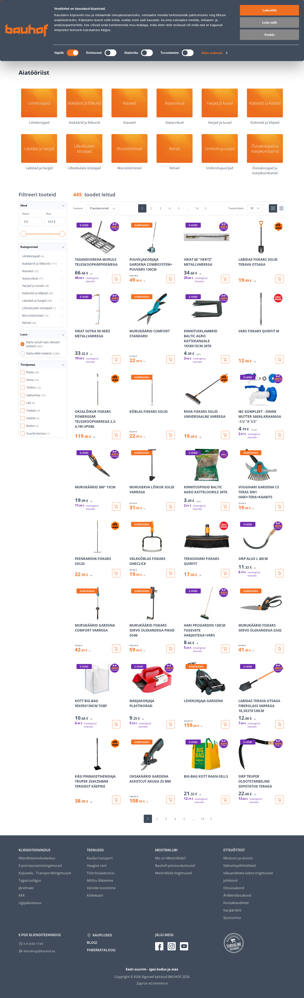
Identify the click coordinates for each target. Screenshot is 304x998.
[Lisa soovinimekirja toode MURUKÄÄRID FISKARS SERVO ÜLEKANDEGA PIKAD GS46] (133, 617)
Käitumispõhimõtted (239, 865)
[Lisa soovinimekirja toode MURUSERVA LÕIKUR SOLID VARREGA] (133, 478)
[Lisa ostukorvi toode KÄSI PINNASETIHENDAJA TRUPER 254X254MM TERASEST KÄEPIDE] (116, 800)
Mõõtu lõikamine (100, 880)
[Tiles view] (273, 208)
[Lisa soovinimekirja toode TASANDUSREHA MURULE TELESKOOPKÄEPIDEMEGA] (78, 251)
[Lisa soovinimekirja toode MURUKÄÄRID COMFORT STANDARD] (133, 322)
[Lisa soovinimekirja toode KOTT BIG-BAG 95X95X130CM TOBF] (78, 692)
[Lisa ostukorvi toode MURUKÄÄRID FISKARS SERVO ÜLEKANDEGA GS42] (279, 649)
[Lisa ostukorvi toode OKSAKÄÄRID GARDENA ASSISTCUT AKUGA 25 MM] (170, 800)
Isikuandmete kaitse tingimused (248, 873)
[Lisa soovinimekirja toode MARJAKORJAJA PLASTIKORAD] (133, 692)
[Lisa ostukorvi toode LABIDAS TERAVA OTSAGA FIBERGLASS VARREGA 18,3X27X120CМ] (279, 724)
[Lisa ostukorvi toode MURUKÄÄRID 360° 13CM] (116, 506)
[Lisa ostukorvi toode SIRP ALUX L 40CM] (279, 573)
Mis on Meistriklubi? (170, 858)
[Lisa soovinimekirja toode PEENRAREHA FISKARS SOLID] (78, 550)
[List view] (281, 208)
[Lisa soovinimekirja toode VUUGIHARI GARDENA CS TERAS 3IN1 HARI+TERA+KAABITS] (242, 478)
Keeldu (270, 34)
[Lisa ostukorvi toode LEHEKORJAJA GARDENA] (225, 724)
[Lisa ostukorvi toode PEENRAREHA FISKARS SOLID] (116, 573)
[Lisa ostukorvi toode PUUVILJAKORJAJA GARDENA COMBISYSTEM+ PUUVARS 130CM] (170, 279)
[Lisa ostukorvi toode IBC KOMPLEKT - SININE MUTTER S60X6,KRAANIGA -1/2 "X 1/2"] (279, 435)
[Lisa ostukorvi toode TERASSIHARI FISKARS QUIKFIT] (225, 573)
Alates (25, 213)
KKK (22, 895)
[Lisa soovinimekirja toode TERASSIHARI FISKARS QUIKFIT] (187, 550)
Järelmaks (26, 888)
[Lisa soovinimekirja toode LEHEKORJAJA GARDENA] (187, 692)
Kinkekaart (95, 895)
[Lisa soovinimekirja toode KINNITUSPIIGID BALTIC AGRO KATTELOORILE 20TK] (187, 478)
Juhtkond (230, 880)
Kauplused (102, 935)
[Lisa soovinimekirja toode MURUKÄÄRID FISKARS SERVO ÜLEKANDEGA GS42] (242, 617)
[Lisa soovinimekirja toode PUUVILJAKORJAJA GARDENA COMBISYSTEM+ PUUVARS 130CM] (133, 251)
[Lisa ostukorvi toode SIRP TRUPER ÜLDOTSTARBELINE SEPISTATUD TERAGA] (279, 800)
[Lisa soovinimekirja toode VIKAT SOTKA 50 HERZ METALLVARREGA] (78, 322)
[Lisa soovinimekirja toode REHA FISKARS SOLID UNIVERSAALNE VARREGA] (187, 403)
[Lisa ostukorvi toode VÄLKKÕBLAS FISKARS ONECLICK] (170, 573)
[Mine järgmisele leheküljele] (205, 208)
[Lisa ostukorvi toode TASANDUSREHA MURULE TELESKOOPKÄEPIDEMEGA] (116, 279)
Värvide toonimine (101, 888)
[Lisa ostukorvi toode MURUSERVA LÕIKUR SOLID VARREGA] (170, 506)
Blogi (92, 942)
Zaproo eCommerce (152, 983)
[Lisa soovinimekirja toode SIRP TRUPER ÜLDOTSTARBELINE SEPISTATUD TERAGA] (242, 768)
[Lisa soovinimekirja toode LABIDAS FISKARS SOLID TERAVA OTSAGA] (242, 251)
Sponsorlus (232, 917)
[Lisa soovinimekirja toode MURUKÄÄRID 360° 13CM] (78, 478)
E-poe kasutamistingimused (40, 865)
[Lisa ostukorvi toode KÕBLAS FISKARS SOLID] (170, 435)
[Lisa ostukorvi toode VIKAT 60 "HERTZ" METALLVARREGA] (225, 279)
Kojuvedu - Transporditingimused (45, 873)
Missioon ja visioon (238, 858)
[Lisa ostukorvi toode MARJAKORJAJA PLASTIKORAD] (170, 724)
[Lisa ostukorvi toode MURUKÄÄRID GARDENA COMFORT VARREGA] (116, 649)
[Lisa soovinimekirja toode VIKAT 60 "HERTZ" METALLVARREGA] (187, 251)
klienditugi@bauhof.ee (39, 951)
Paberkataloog (101, 950)
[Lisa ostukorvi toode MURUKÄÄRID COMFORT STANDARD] (170, 359)
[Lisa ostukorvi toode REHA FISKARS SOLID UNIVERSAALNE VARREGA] (225, 435)
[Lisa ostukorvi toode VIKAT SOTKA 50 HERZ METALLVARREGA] (116, 359)
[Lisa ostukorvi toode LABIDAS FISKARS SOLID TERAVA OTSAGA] (279, 279)
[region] (179, 512)
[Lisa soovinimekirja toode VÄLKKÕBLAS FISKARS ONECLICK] (133, 550)
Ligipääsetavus (30, 903)
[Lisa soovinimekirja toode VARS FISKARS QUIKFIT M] (242, 322)
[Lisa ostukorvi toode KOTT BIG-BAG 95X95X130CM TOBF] (116, 724)
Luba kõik (269, 10)
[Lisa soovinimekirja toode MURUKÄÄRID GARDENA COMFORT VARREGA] (78, 617)
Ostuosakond (233, 888)
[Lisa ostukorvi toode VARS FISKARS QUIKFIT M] (279, 359)
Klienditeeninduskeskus (37, 858)
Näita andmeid (211, 53)
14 (197, 208)
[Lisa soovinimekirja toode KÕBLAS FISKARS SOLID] (133, 403)
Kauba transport (100, 858)
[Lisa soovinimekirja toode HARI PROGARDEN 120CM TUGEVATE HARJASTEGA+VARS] (187, 617)
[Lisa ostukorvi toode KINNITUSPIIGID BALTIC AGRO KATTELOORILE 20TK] (225, 506)
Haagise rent (97, 865)
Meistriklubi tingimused (173, 873)
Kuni (48, 213)
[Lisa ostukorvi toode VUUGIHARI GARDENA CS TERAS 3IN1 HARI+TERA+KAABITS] (279, 506)
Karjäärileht (232, 910)
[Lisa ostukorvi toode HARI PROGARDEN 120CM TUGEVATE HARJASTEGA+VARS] (225, 649)
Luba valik (269, 22)
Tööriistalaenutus (100, 873)
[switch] (110, 52)
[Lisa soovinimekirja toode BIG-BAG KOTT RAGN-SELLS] (187, 768)
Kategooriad (29, 247)
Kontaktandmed (236, 903)
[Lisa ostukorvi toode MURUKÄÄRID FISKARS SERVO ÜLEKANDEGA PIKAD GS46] (170, 649)
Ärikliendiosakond (237, 895)
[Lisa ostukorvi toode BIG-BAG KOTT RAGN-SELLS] (225, 800)
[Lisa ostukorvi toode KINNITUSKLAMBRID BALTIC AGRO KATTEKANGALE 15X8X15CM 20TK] (225, 359)
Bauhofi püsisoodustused (175, 865)
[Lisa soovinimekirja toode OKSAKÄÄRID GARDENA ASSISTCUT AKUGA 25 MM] (133, 768)
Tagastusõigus (30, 880)
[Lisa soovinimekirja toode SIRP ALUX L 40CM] (242, 550)
